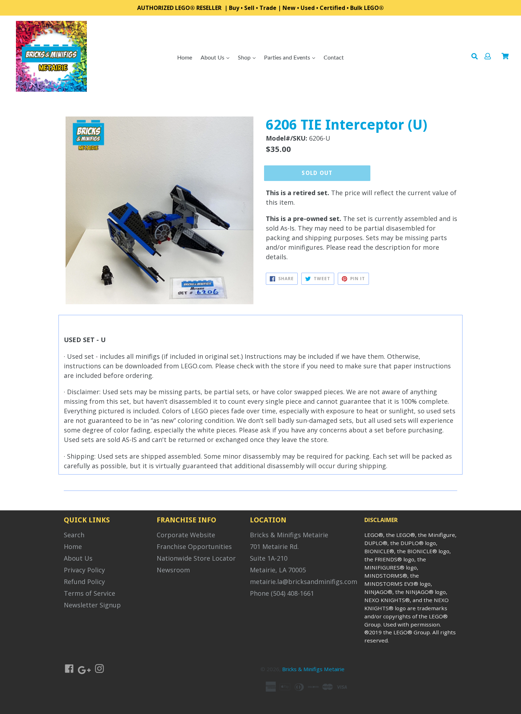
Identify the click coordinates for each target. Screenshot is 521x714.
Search (74, 535)
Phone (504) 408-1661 (282, 593)
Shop (245, 58)
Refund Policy (84, 581)
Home (184, 58)
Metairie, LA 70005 (278, 570)
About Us (213, 58)
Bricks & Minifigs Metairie (289, 535)
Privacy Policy (84, 570)
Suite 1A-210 (268, 558)
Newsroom (173, 570)
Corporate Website (186, 535)
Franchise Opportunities (194, 546)
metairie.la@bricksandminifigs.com (303, 581)
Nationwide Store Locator (196, 558)
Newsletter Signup (92, 605)
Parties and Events (288, 58)
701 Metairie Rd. (274, 546)
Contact (334, 58)
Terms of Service (89, 593)
